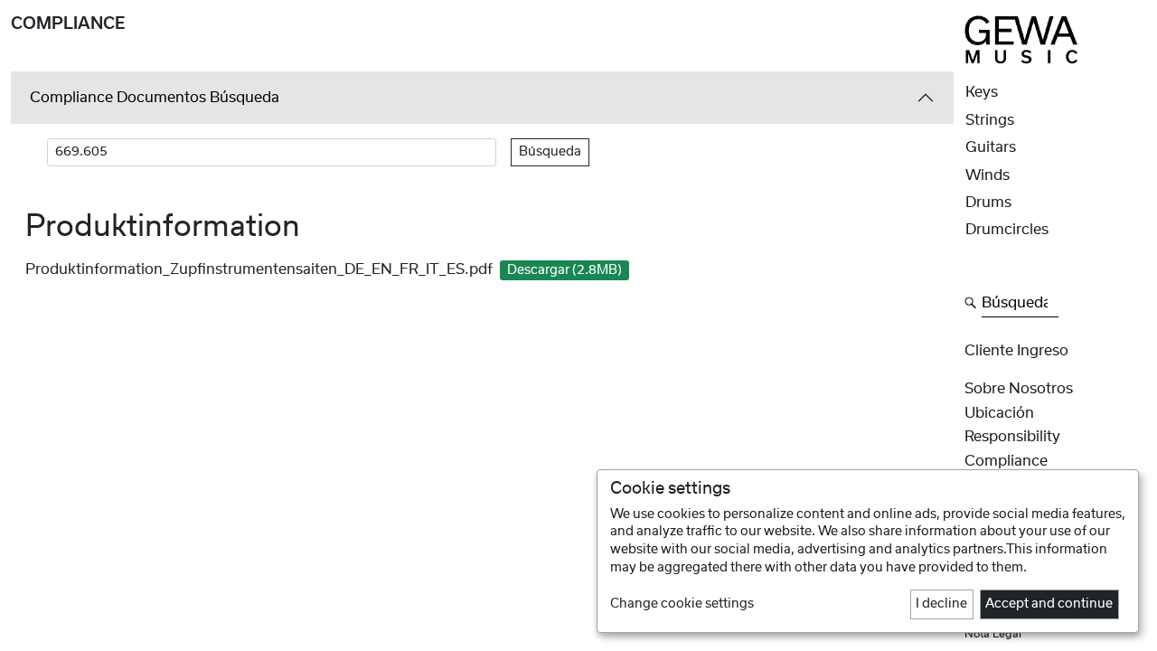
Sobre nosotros (1018, 389)
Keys (981, 92)
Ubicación (999, 413)
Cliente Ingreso (1016, 351)
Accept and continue (1049, 604)
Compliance (1006, 461)
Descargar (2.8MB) (564, 270)
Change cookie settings (682, 604)
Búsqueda (550, 152)
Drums (988, 202)
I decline (941, 604)
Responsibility (1012, 436)
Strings (989, 120)
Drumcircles (1007, 229)
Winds (987, 175)
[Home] (1021, 39)
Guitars (990, 147)
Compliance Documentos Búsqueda (154, 97)
